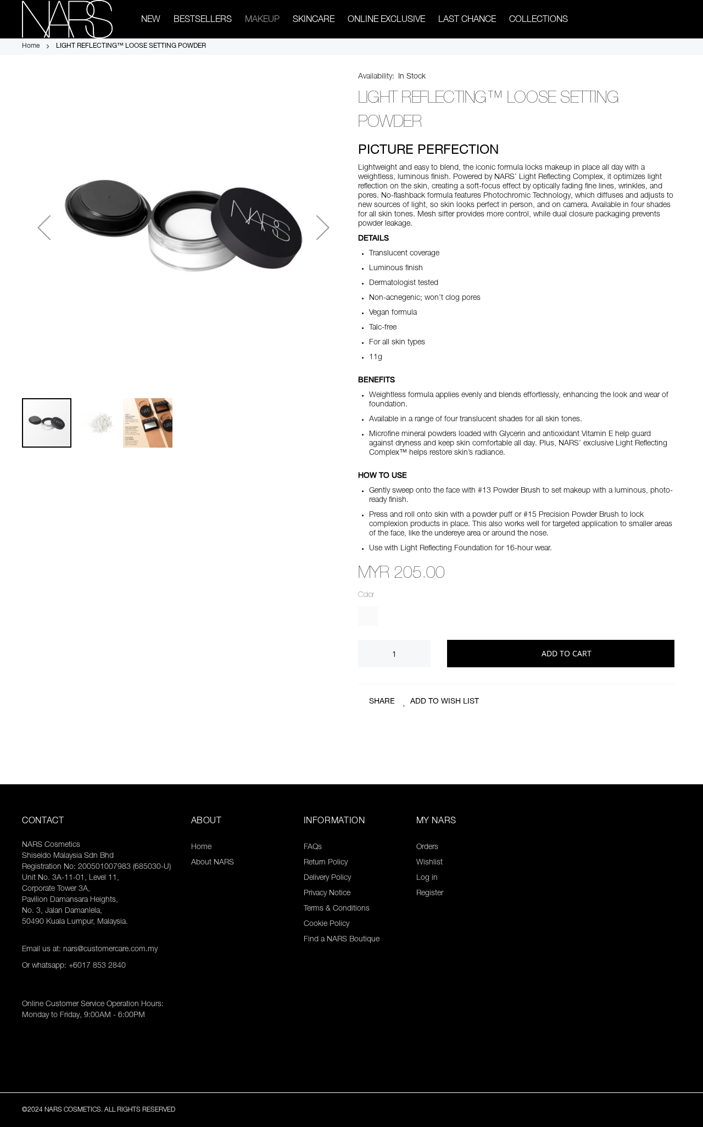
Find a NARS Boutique (342, 940)
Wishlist (429, 863)
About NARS (212, 863)
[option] (368, 616)
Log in (427, 878)
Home (31, 46)
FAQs (313, 847)
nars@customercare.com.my (110, 949)
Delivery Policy (327, 878)
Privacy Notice (327, 893)
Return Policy (326, 863)
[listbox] (516, 617)
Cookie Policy (326, 924)
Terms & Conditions (337, 909)
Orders (427, 847)
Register (429, 893)
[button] (44, 227)
